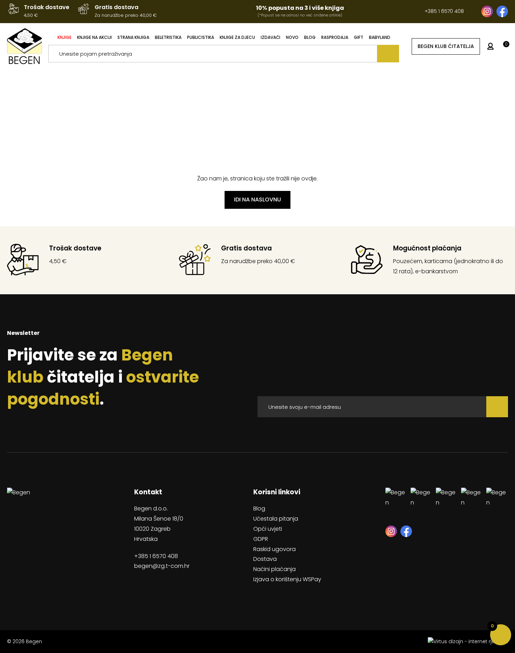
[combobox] (212, 53)
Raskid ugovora (274, 549)
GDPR (260, 539)
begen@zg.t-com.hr (162, 566)
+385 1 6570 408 (444, 11)
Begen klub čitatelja (446, 45)
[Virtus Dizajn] (468, 641)
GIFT (358, 37)
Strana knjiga (133, 37)
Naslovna (242, 130)
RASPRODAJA (334, 37)
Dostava (265, 559)
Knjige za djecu (237, 37)
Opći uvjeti (267, 529)
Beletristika (168, 37)
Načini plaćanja (274, 569)
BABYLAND (379, 37)
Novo (292, 37)
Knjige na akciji (94, 37)
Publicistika (200, 37)
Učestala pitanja (275, 519)
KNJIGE (64, 37)
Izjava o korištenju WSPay (287, 579)
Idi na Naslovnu (257, 199)
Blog (310, 37)
